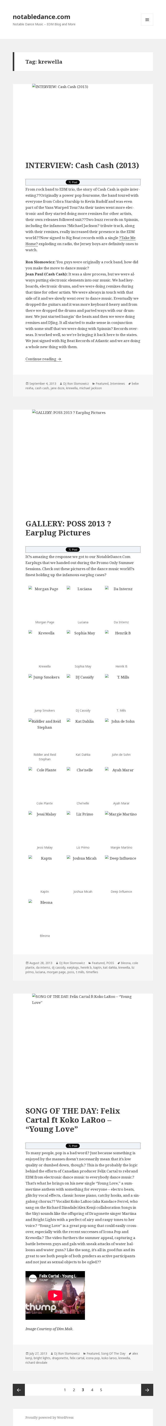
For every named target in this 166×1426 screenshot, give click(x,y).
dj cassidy (58, 967)
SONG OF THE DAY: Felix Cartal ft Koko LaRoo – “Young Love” (73, 1120)
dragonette (60, 1358)
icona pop (93, 1358)
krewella (72, 388)
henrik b (86, 967)
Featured (102, 383)
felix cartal (77, 1358)
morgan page (56, 972)
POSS (110, 963)
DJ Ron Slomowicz (76, 383)
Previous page (19, 1390)
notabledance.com (41, 16)
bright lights (42, 1358)
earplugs (73, 967)
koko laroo (109, 1358)
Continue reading (44, 358)
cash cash (42, 388)
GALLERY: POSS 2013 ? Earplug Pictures (68, 528)
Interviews (117, 383)
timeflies (92, 972)
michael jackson (90, 388)
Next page (147, 1390)
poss (70, 972)
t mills (80, 972)
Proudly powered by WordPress (49, 1417)
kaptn (97, 967)
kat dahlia (110, 967)
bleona (126, 963)
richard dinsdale (36, 1362)
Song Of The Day (113, 1353)
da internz (43, 967)
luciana (40, 972)
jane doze (57, 388)
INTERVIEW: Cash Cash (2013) (82, 165)
